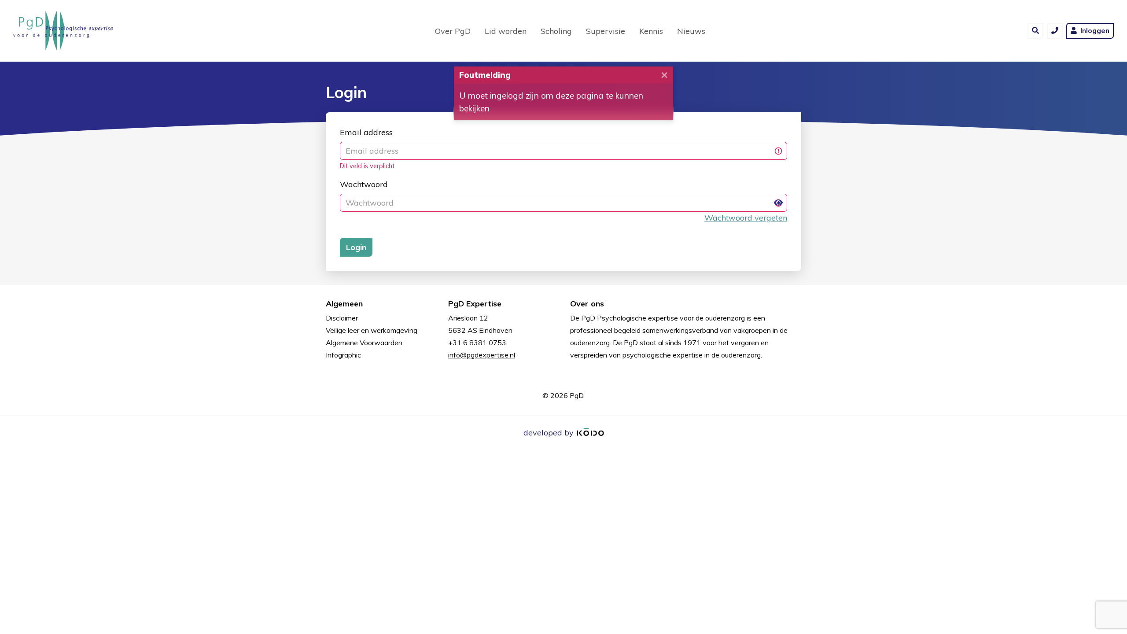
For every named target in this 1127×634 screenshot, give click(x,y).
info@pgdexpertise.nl (481, 354)
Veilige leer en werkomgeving (371, 330)
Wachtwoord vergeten (745, 218)
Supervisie (605, 31)
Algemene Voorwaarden (364, 342)
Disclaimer (342, 317)
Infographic (343, 354)
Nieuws (691, 31)
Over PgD (453, 31)
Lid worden (506, 31)
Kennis (651, 31)
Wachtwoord (364, 184)
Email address (366, 132)
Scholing (556, 31)
